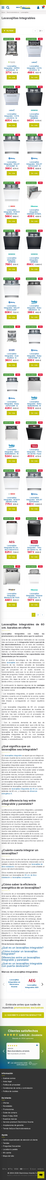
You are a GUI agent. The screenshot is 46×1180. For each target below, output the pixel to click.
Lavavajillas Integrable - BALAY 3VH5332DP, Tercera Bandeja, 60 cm (12, 310)
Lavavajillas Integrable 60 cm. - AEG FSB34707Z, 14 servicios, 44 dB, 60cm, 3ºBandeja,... (12, 549)
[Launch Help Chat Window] (40, 1175)
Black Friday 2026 (10, 1116)
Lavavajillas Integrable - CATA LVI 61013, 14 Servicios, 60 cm (11, 117)
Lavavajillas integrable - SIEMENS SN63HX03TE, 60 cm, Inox (11, 262)
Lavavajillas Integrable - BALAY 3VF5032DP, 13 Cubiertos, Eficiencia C (34, 166)
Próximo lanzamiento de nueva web (23, 2)
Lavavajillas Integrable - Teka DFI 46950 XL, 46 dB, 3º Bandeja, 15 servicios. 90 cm (34, 549)
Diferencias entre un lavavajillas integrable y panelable (21, 958)
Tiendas (6, 1143)
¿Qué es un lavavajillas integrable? (22, 947)
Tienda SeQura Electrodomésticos (16, 1128)
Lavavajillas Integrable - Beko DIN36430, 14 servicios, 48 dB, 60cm (34, 310)
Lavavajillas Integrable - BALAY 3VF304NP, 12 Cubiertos (12, 165)
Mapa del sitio (8, 1156)
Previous (4, 984)
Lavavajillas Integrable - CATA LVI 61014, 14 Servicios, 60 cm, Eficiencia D (34, 70)
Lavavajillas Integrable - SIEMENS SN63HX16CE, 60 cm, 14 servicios (34, 262)
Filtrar (9, 31)
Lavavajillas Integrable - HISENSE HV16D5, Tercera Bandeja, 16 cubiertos (34, 214)
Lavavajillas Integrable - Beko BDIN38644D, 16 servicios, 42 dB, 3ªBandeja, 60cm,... (34, 406)
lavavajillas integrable (13, 755)
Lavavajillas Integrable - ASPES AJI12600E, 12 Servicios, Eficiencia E (12, 70)
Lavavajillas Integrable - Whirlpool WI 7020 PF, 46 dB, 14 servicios (11, 597)
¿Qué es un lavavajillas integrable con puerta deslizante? (22, 964)
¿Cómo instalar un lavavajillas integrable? (19, 952)
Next (42, 984)
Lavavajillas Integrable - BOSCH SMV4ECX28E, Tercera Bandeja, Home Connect (12, 502)
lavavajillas (11, 662)
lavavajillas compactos (21, 877)
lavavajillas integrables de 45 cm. (24, 789)
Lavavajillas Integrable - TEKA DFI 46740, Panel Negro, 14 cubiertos (34, 453)
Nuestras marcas (10, 1119)
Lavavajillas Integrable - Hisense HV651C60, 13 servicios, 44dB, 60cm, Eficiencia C (34, 597)
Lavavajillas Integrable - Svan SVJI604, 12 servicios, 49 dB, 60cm (12, 358)
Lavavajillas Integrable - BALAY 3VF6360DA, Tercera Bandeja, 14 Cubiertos (34, 502)
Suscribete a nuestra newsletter (24, 1015)
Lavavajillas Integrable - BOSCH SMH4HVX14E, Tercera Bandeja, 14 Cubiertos (12, 214)
